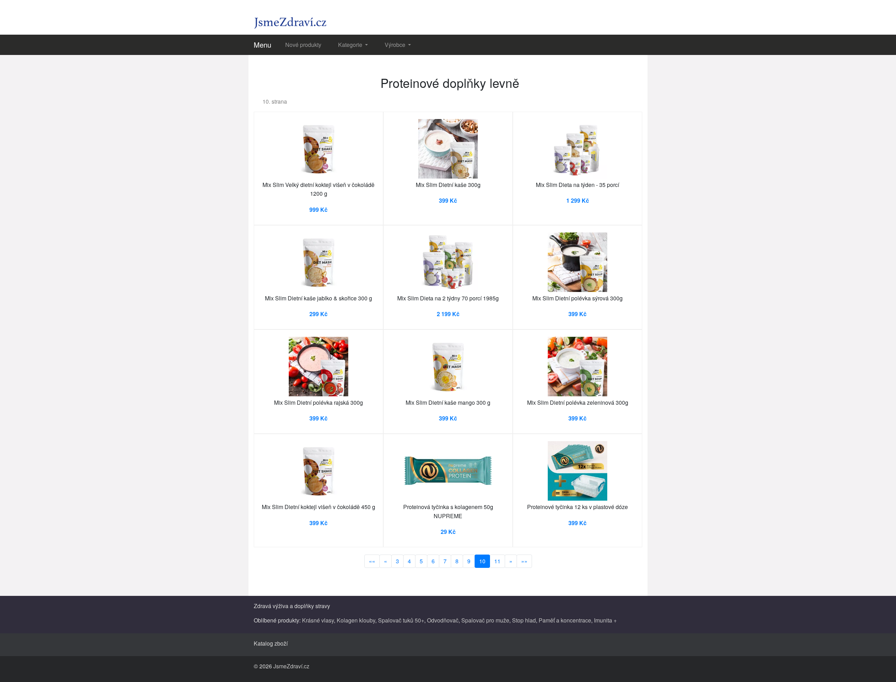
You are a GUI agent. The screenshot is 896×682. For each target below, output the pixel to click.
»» (524, 561)
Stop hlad (524, 620)
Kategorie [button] (351, 45)
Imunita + (605, 620)
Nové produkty (303, 45)
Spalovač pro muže (485, 620)
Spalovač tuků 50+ (401, 620)
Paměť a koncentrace (565, 620)
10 (482, 561)
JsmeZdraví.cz (291, 666)
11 (497, 561)
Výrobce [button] (396, 45)
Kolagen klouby (356, 620)
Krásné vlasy (318, 620)
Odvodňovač (442, 620)
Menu (262, 45)
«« (372, 561)
